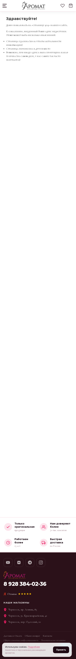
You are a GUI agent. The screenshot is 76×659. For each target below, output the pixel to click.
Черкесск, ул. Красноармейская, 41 (27, 615)
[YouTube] (8, 562)
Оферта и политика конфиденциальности (21, 640)
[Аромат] (33, 6)
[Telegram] (29, 562)
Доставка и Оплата (13, 635)
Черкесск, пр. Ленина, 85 (22, 609)
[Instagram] (40, 562)
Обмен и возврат (32, 635)
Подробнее (34, 647)
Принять (61, 649)
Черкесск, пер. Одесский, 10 (24, 621)
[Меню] (4, 5)
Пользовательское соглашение (53, 640)
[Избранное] (62, 6)
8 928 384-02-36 (25, 584)
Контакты (47, 635)
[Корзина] (71, 6)
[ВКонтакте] (18, 562)
